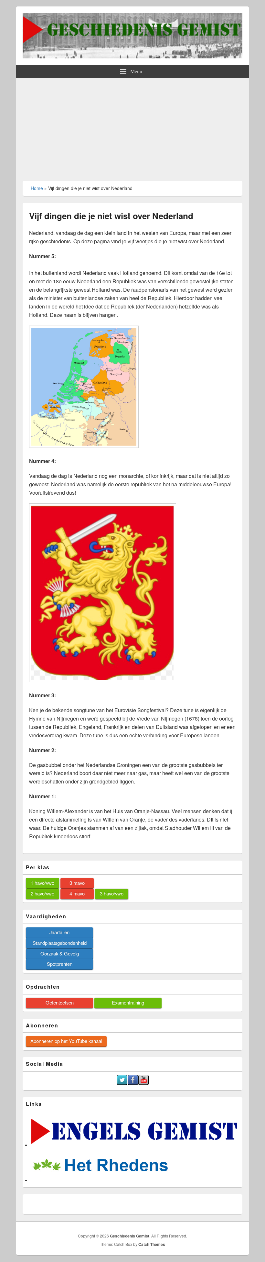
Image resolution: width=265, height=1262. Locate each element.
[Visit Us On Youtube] (143, 1083)
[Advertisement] (132, 126)
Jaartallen (59, 932)
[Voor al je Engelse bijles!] (135, 1145)
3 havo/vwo (111, 893)
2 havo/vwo (42, 893)
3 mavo (77, 882)
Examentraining (128, 1002)
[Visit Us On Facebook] (132, 1083)
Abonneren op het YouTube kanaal (66, 1040)
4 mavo (77, 893)
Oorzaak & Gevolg (59, 953)
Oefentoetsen (60, 1002)
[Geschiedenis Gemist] (132, 56)
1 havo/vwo (42, 882)
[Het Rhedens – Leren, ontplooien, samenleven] (100, 1180)
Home (37, 188)
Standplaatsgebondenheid (60, 942)
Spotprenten (59, 963)
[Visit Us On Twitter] (122, 1083)
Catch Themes (151, 1244)
